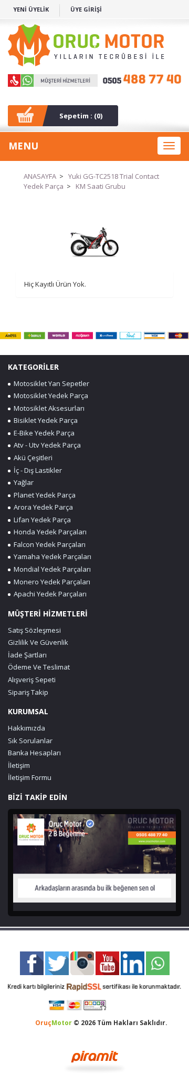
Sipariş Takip (28, 692)
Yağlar (22, 482)
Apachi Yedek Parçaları (48, 594)
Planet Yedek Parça (43, 495)
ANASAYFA (40, 176)
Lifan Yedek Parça (40, 519)
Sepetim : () (80, 115)
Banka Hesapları (34, 752)
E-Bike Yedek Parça (42, 433)
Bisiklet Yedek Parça (44, 420)
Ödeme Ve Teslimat (39, 667)
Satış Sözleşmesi (34, 630)
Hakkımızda (26, 728)
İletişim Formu (29, 777)
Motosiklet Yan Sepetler (49, 383)
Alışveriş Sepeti (32, 679)
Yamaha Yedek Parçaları (50, 556)
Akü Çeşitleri (31, 457)
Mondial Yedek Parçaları (50, 569)
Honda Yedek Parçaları (48, 531)
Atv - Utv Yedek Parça (45, 445)
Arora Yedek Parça (41, 507)
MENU (23, 145)
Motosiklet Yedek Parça (49, 395)
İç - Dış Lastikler (36, 470)
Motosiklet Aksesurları (47, 408)
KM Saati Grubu (100, 186)
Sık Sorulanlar (30, 740)
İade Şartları (27, 655)
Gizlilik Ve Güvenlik (38, 642)
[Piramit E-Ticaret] (94, 1060)
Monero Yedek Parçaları (50, 581)
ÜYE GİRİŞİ (86, 9)
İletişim (19, 765)
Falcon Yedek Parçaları (48, 544)
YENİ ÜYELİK (31, 9)
